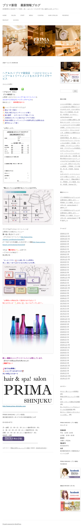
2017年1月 (63, 316)
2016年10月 (64, 321)
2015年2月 (63, 363)
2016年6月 (63, 332)
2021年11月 (64, 259)
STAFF (22, 15)
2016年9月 (63, 324)
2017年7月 (63, 308)
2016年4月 (63, 337)
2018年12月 (64, 285)
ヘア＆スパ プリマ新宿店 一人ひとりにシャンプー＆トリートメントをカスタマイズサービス (27, 76)
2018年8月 (63, 290)
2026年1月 (63, 233)
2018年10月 (64, 288)
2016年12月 (64, 319)
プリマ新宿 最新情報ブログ (22, 5)
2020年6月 (63, 267)
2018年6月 (63, 293)
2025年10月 (64, 239)
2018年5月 (63, 296)
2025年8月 (63, 244)
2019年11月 (64, 277)
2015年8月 (63, 352)
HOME (4, 15)
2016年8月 (63, 327)
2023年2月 (63, 249)
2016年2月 (63, 339)
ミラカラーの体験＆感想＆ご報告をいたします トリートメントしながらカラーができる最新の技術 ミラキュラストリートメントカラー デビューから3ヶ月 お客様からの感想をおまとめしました (70, 127)
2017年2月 (63, 314)
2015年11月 (64, 345)
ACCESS (16, 20)
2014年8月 (63, 371)
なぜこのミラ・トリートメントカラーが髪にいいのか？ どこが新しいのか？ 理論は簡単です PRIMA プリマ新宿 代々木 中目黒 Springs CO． (70, 179)
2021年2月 (63, 264)
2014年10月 (64, 365)
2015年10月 (64, 347)
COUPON (40, 15)
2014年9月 (63, 368)
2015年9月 (63, 350)
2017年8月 (63, 306)
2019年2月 (63, 283)
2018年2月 (63, 301)
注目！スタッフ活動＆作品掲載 (70, 402)
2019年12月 (64, 275)
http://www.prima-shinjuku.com (14, 406)
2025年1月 (63, 246)
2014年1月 (63, 373)
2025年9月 (63, 241)
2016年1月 (63, 342)
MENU (31, 15)
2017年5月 (63, 311)
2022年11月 (64, 252)
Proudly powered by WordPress (12, 524)
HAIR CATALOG (53, 15)
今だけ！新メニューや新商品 (69, 391)
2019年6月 (63, 280)
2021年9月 (63, 262)
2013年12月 (64, 376)
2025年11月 (64, 236)
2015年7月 (63, 355)
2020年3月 (63, 272)
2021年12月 (64, 257)
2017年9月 (63, 303)
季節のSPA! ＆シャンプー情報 (20, 448)
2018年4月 (63, 298)
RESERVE (65, 15)
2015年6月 (63, 358)
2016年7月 (63, 329)
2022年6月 (63, 254)
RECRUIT (5, 20)
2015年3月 (63, 360)
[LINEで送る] (23, 89)
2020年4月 (63, 270)
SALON (13, 15)
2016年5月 (63, 334)
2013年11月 (64, 378)
